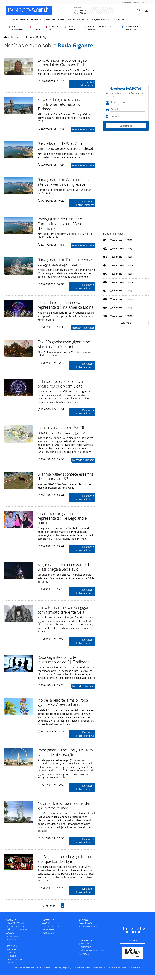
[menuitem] (125, 2)
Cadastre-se (126, 125)
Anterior (50, 905)
